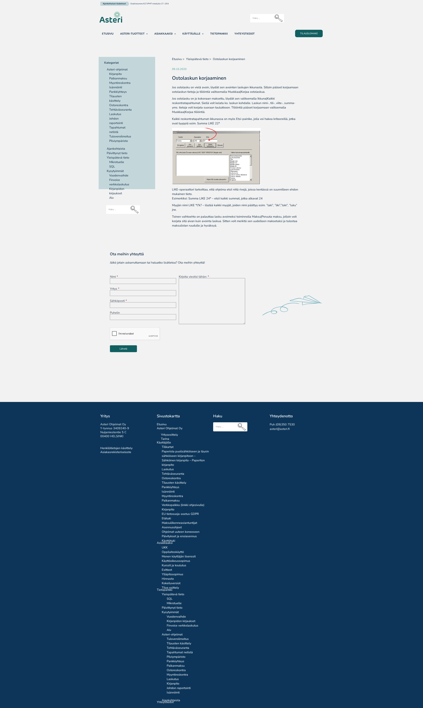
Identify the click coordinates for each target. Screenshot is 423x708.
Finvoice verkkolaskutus (182, 625)
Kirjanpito (115, 74)
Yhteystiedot (244, 34)
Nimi (114, 276)
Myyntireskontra (120, 83)
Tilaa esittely (170, 588)
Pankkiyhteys (118, 92)
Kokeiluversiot (171, 583)
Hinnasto (168, 579)
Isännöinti (115, 87)
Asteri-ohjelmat (117, 69)
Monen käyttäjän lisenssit (179, 556)
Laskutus (115, 114)
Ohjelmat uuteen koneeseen (180, 532)
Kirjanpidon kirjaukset (181, 621)
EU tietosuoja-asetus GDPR (180, 514)
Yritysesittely (169, 435)
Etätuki (166, 518)
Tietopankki (219, 34)
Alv (111, 198)
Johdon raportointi (179, 688)
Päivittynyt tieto (117, 153)
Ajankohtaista (116, 149)
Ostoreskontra (118, 105)
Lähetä (123, 348)
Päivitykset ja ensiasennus (179, 536)
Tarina (165, 439)
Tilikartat (167, 447)
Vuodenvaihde (118, 175)
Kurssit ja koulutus (174, 565)
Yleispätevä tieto (118, 158)
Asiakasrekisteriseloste (115, 452)
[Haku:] (267, 18)
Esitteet (167, 570)
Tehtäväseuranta (120, 110)
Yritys (114, 288)
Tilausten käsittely (174, 483)
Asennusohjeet (172, 527)
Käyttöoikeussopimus (176, 561)
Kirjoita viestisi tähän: (194, 276)
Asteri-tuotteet (132, 34)
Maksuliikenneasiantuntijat (179, 523)
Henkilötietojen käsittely (116, 448)
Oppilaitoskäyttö (173, 552)
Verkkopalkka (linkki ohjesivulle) (183, 505)
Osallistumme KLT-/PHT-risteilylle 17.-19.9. (149, 3)
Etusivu (108, 34)
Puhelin (115, 312)
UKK (165, 547)
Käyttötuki (168, 541)
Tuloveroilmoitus (120, 136)
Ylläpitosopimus (172, 574)
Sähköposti (118, 300)
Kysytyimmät (115, 171)
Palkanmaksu (118, 78)
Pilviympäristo (118, 141)
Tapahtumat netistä (180, 652)
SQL (112, 166)
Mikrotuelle (116, 162)
